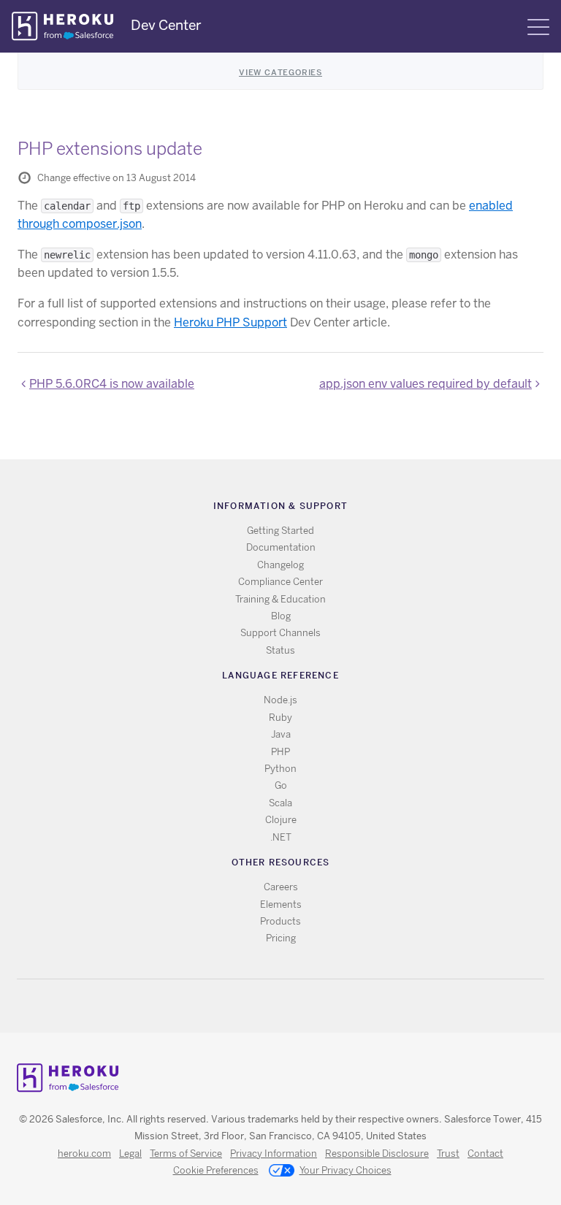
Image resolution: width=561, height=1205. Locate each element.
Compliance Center (280, 581)
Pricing (281, 938)
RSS (247, 1006)
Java (281, 734)
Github (289, 1006)
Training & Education (280, 599)
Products (280, 921)
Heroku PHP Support (230, 322)
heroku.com (84, 1153)
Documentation (281, 547)
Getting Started (280, 530)
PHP (280, 751)
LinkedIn (310, 1006)
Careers (281, 886)
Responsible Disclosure (377, 1153)
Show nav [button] (538, 27)
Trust (448, 1153)
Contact (485, 1153)
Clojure (281, 819)
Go (281, 785)
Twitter (268, 1006)
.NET (280, 837)
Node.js (280, 700)
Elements (281, 904)
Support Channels (280, 632)
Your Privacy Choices (345, 1170)
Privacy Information (273, 1153)
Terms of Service (186, 1153)
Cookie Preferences (216, 1170)
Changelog (280, 564)
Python (280, 768)
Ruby (280, 717)
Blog (281, 616)
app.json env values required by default (425, 383)
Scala (280, 802)
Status (280, 650)
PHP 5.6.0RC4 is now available (111, 383)
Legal (130, 1153)
